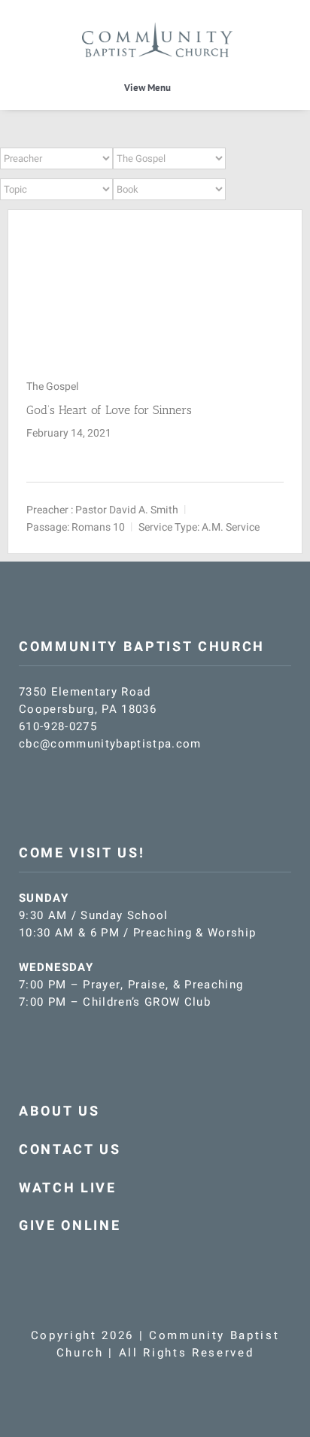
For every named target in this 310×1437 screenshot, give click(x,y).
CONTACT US (70, 1150)
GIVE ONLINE (69, 1226)
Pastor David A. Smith (126, 509)
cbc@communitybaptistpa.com (110, 743)
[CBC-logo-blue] (157, 28)
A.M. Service (231, 526)
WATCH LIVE (68, 1188)
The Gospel (52, 386)
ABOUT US (59, 1111)
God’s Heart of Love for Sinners (109, 410)
